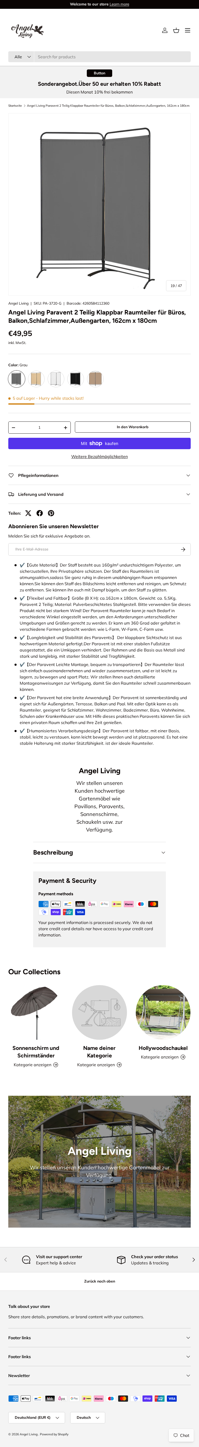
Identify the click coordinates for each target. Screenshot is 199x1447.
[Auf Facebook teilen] (39, 513)
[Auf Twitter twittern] (28, 513)
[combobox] (99, 56)
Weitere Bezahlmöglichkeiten (99, 456)
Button (99, 73)
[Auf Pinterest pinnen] (51, 513)
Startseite (15, 105)
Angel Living (18, 303)
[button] (176, 30)
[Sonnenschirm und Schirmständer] (36, 1012)
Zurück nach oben (99, 1281)
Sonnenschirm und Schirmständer (35, 1052)
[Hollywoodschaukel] (163, 1012)
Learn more (121, 4)
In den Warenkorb (132, 427)
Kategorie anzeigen (96, 1064)
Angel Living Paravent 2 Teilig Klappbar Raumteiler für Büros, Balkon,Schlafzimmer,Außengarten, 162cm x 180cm (108, 105)
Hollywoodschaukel (163, 1048)
